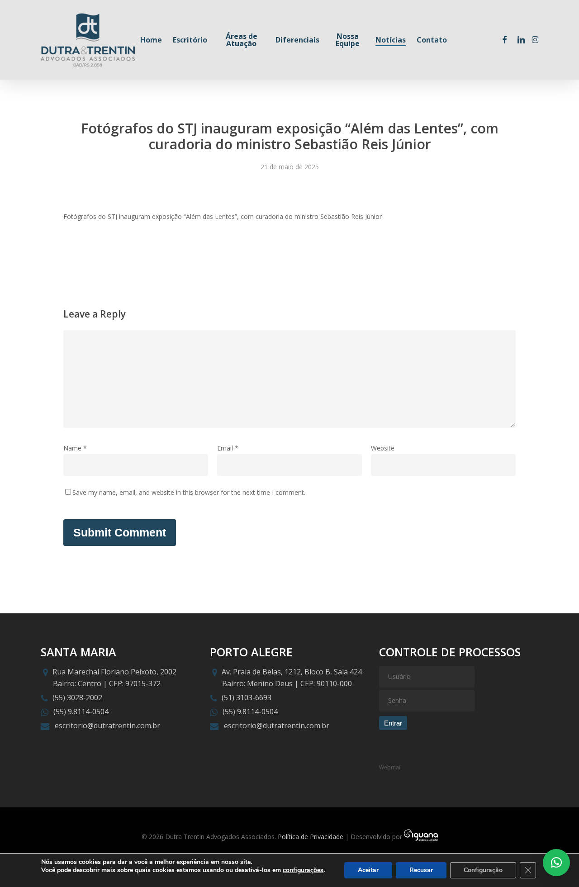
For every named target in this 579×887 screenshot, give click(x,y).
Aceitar (368, 870)
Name (75, 448)
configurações (303, 870)
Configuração (483, 870)
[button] (556, 862)
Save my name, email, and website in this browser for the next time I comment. (188, 492)
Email (227, 448)
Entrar (393, 723)
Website (382, 448)
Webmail (390, 767)
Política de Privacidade (310, 836)
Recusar (421, 870)
